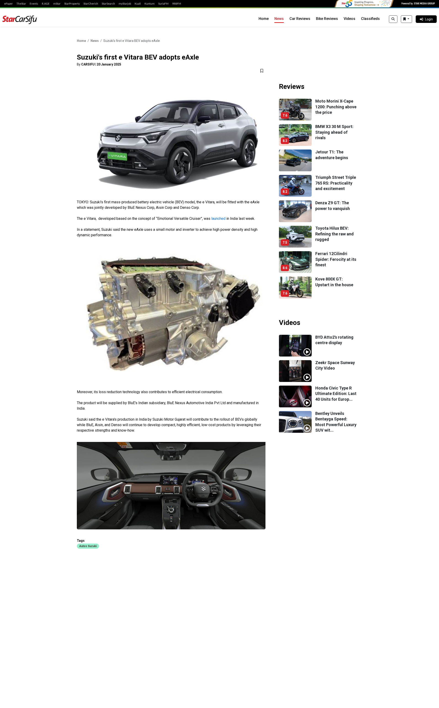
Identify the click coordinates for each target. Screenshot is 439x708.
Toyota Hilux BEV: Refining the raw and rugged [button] (334, 234)
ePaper (8, 3)
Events (34, 3)
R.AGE (46, 3)
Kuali (138, 3)
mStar (57, 3)
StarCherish (90, 3)
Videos (349, 18)
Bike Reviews (327, 18)
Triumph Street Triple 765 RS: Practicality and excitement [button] (335, 183)
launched (218, 218)
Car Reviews (299, 18)
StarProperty (72, 3)
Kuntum (150, 3)
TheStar (21, 3)
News (279, 18)
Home (264, 18)
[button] (88, 546)
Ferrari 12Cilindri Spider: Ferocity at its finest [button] (335, 259)
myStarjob (125, 3)
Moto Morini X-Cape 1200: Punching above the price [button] (335, 107)
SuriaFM (163, 3)
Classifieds (370, 18)
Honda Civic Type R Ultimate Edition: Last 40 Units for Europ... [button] (335, 394)
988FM (176, 3)
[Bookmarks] (406, 19)
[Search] (393, 19)
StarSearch (108, 3)
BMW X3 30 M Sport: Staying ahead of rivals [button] (334, 132)
